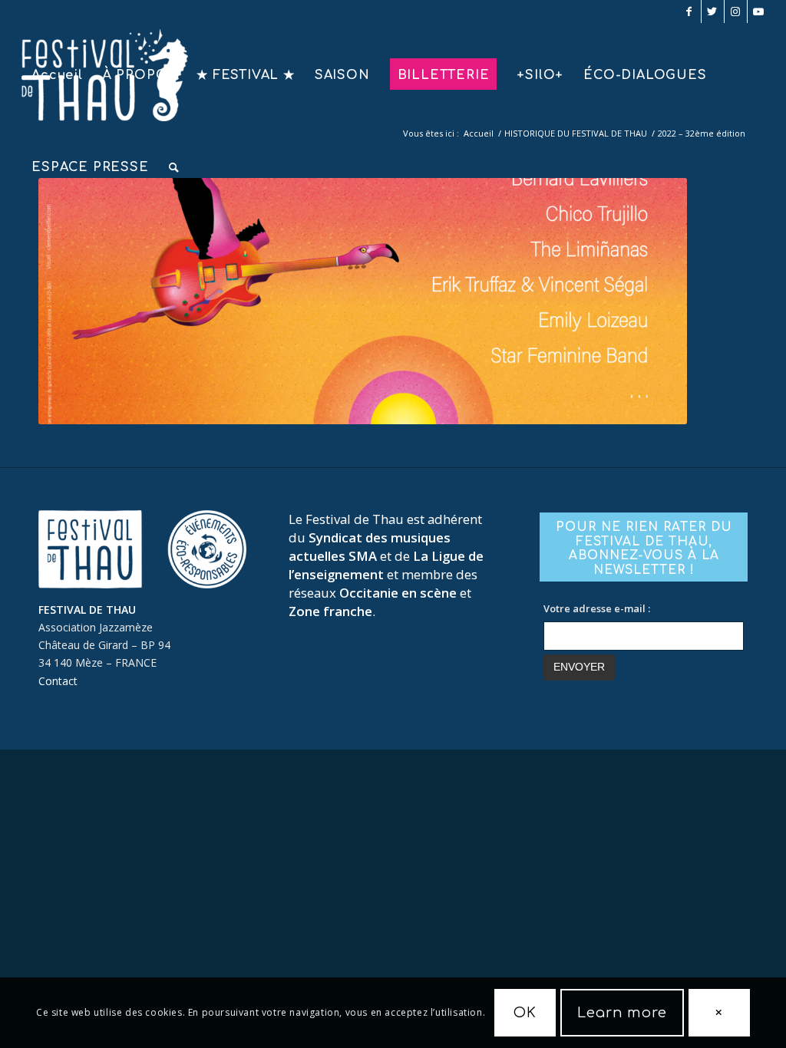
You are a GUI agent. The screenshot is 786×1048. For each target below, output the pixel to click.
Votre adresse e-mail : (596, 608)
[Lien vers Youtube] (759, 11)
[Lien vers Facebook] (690, 11)
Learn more (622, 1012)
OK (525, 1012)
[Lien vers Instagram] (736, 11)
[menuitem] (57, 75)
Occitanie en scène (398, 592)
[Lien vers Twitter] (713, 11)
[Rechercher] (174, 167)
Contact (58, 681)
